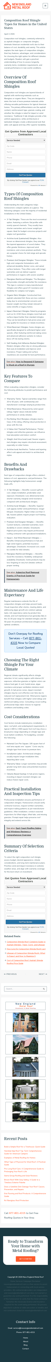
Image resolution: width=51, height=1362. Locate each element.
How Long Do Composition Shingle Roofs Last (26, 949)
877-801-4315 (17, 1213)
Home (25, 1338)
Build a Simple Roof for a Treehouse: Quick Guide (24, 1147)
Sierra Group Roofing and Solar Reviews (21, 1175)
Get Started (25, 1259)
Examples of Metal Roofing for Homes (19, 1158)
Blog (25, 1345)
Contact (25, 1348)
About (25, 1341)
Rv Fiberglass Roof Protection (16, 1200)
